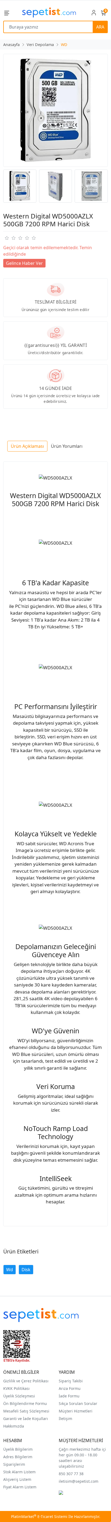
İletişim (65, 1418)
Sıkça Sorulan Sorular (78, 1403)
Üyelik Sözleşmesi (19, 1395)
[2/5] (10, 238)
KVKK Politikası (16, 1388)
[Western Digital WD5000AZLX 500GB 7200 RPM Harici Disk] (55, 110)
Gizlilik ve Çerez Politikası (25, 1380)
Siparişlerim (14, 1464)
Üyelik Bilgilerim (18, 1449)
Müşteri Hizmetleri (75, 1411)
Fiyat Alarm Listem (19, 1486)
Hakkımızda (13, 1426)
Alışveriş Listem (17, 1479)
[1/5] (6, 238)
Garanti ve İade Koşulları (25, 1418)
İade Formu (69, 1395)
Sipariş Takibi (71, 1380)
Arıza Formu (70, 1388)
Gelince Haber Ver (24, 263)
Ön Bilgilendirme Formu (25, 1403)
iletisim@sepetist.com (78, 1481)
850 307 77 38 (71, 1473)
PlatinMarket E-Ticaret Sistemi (39, 1516)
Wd (9, 1270)
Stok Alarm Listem (19, 1471)
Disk (26, 1270)
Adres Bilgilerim (17, 1456)
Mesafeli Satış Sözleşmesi (26, 1411)
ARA (100, 27)
